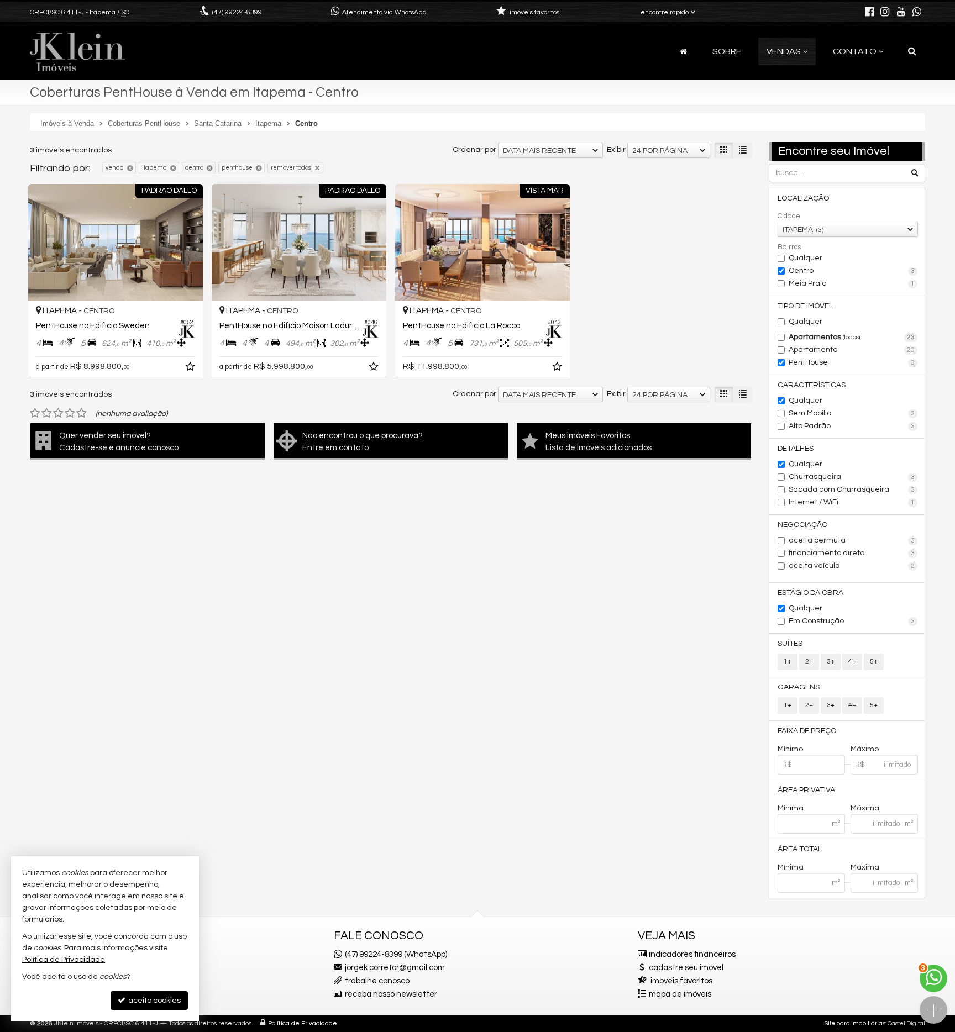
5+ (874, 661)
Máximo (865, 749)
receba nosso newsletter (391, 994)
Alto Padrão (852, 426)
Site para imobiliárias (855, 1023)
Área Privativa (806, 790)
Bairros (789, 247)
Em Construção (852, 621)
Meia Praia (852, 283)
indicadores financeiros (692, 954)
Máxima (865, 808)
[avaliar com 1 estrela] (35, 413)
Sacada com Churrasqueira (852, 489)
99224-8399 (237, 12)
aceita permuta (852, 540)
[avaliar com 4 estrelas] (70, 413)
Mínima (791, 808)
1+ (787, 661)
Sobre (726, 51)
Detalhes (796, 448)
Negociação (802, 525)
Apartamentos (852, 337)
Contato (855, 51)
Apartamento (852, 350)
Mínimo (790, 749)
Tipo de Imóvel (805, 306)
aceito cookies (154, 1000)
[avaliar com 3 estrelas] (58, 413)
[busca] (912, 51)
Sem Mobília (852, 413)
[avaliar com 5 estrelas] (81, 413)
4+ (852, 661)
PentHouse (852, 362)
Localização (803, 198)
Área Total (800, 849)
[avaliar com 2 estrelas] (46, 413)
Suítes (790, 643)
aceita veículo (852, 566)
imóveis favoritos (681, 981)
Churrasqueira (852, 477)
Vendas (784, 51)
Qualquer (805, 258)
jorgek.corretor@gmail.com (395, 967)
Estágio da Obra (810, 593)
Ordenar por (474, 150)
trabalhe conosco (377, 981)
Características (812, 385)
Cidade (789, 216)
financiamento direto (852, 553)
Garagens (799, 687)
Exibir (616, 150)
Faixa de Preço (807, 731)
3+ (831, 661)
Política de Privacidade (302, 1023)
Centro (852, 271)
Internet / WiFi (852, 502)
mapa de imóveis (680, 994)
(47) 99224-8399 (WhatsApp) (396, 954)
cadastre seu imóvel (686, 967)
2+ (809, 661)
